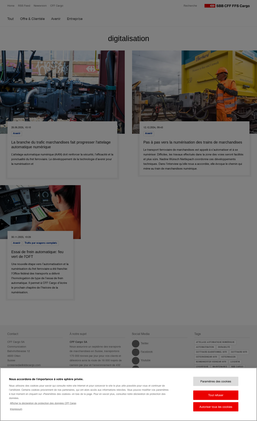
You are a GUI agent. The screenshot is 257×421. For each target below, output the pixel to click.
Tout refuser (215, 395)
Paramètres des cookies (215, 381)
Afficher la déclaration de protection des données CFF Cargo (43, 403)
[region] (128, 394)
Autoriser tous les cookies (215, 406)
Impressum (16, 409)
